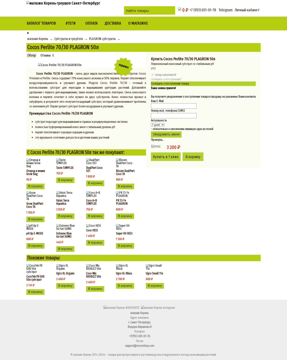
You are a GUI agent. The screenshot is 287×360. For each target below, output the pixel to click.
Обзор (31, 55)
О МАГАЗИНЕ (138, 23)
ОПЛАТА (91, 23)
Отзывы (45, 55)
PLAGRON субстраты (102, 39)
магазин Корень (37, 39)
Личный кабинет (247, 10)
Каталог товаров (41, 23)
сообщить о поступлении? (166, 79)
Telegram (225, 10)
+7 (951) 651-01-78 (203, 10)
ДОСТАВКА (113, 23)
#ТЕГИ (71, 23)
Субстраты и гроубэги (68, 39)
